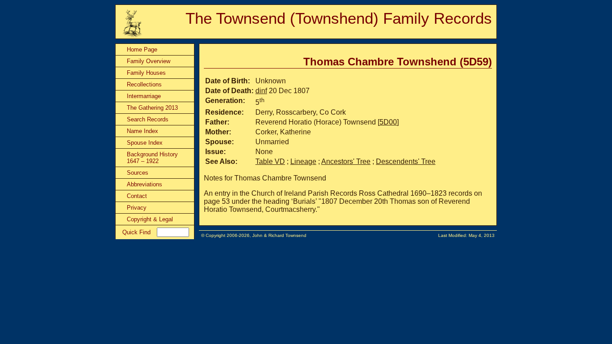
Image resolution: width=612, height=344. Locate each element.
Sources (137, 172)
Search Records (147, 119)
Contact (137, 196)
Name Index (142, 131)
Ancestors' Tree (346, 161)
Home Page (142, 49)
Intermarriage (144, 96)
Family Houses (146, 72)
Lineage (303, 161)
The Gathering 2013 (152, 107)
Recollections (144, 84)
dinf (261, 91)
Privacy (137, 207)
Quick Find (136, 232)
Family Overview (148, 61)
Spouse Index (145, 142)
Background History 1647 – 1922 (152, 157)
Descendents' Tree (405, 161)
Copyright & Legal (150, 219)
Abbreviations (144, 184)
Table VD (270, 161)
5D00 (388, 122)
